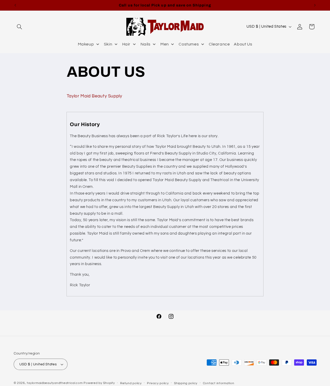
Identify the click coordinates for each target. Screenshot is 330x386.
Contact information (218, 383)
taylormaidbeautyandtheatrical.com (54, 383)
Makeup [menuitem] (86, 44)
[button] (20, 27)
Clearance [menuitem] (219, 44)
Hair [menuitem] (126, 44)
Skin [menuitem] (108, 44)
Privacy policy (158, 383)
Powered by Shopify (99, 383)
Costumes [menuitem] (189, 44)
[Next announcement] (314, 5)
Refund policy (131, 383)
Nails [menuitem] (146, 44)
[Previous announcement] (15, 5)
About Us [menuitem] (243, 44)
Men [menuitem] (164, 44)
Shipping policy (185, 383)
